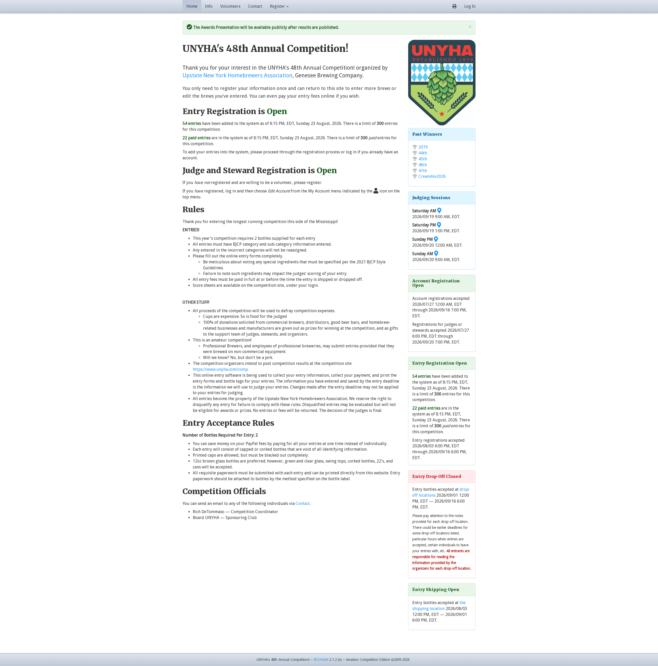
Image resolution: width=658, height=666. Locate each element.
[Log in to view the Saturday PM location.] (439, 225)
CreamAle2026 (432, 176)
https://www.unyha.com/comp (220, 369)
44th (422, 153)
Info (209, 6)
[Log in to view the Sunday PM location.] (436, 239)
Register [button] (278, 6)
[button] (454, 6)
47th (422, 170)
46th (422, 164)
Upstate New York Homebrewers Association (237, 75)
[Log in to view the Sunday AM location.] (436, 253)
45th (422, 158)
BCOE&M (321, 660)
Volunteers (230, 6)
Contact (255, 6)
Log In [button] (470, 6)
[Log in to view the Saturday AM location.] (439, 210)
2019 (423, 147)
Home (191, 6)
